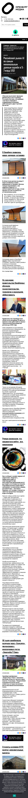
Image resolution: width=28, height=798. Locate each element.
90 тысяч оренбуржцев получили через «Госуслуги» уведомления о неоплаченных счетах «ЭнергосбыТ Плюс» (14, 646)
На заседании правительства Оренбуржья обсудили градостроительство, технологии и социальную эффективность (13, 287)
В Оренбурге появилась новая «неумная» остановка (13, 154)
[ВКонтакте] (18, 138)
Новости (13, 45)
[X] (23, 138)
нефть (12, 479)
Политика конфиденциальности (14, 793)
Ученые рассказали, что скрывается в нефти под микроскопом (12, 441)
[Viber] (25, 138)
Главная (6, 45)
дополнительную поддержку (12, 413)
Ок (14, 795)
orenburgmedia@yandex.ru (12, 21)
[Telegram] (21, 138)
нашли (4, 261)
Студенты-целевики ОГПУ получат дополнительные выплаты (13, 749)
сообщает (13, 346)
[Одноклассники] (20, 138)
